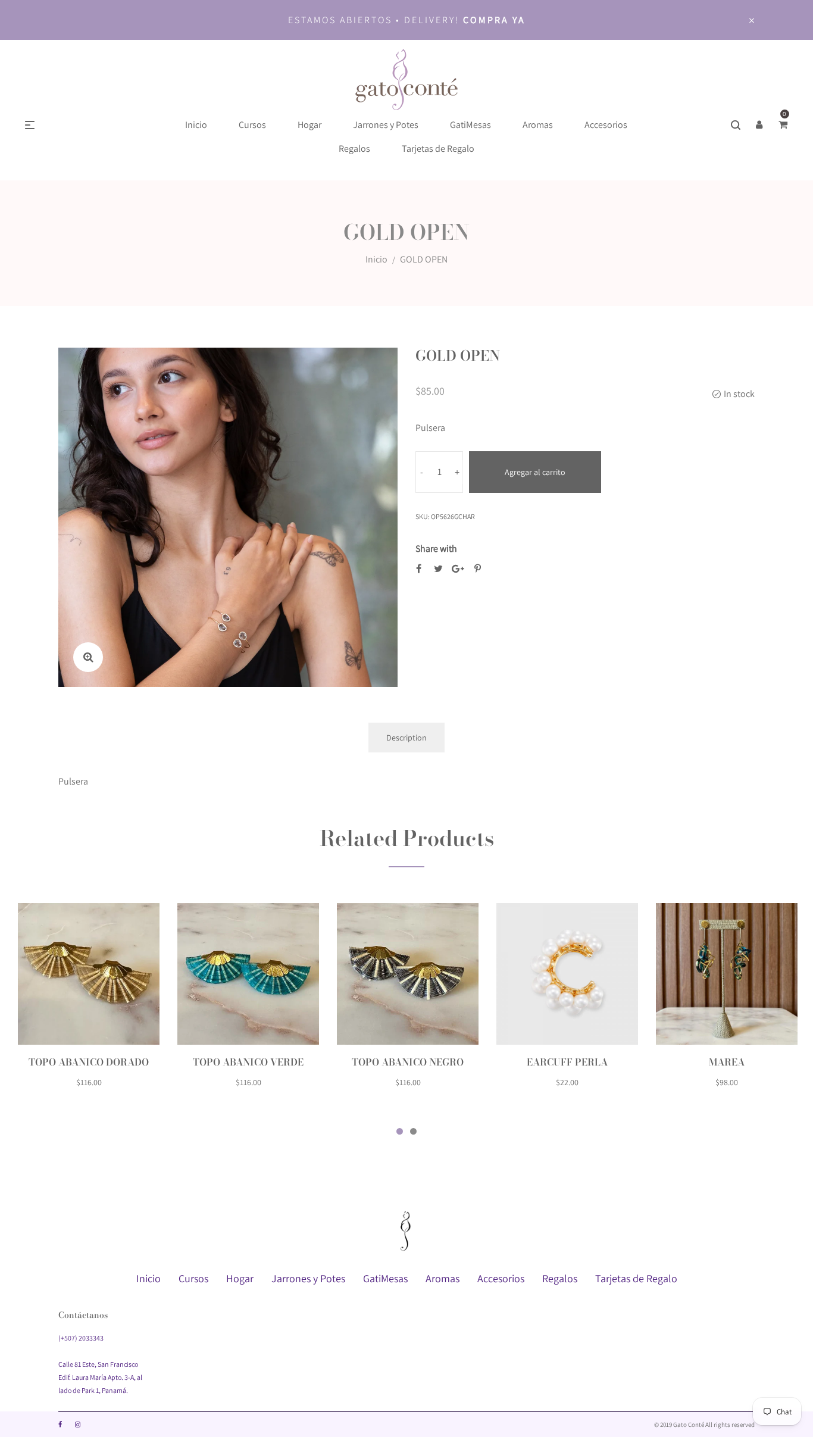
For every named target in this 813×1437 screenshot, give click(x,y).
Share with (436, 548)
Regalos (559, 1278)
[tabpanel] (88, 1002)
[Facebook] (60, 1424)
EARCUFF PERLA (567, 1062)
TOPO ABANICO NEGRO (408, 1062)
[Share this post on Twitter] (438, 569)
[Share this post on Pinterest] (477, 569)
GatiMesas (385, 1278)
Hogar (240, 1278)
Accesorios (500, 1278)
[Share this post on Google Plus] (458, 569)
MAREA (727, 1062)
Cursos (193, 1278)
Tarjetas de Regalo (636, 1278)
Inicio (376, 259)
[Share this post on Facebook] (418, 569)
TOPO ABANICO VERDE (248, 1062)
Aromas (442, 1278)
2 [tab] (413, 1131)
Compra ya (494, 20)
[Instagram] (77, 1424)
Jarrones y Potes (308, 1278)
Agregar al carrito (535, 472)
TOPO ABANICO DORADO (89, 1062)
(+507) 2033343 (81, 1337)
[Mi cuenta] (759, 125)
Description (406, 737)
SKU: (422, 516)
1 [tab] (399, 1131)
